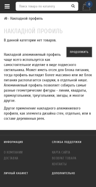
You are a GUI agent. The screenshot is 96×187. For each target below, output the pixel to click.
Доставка (11, 158)
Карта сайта (61, 152)
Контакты (59, 164)
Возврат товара (64, 158)
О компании (13, 152)
